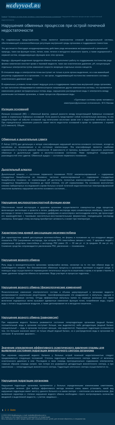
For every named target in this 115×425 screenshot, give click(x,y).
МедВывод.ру (16, 415)
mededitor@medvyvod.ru (37, 415)
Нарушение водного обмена (20, 259)
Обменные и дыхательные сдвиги (24, 139)
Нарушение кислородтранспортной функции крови (35, 202)
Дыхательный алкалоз (16, 169)
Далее (13, 410)
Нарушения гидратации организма (24, 380)
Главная (4, 16)
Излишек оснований (15, 109)
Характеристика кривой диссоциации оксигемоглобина (38, 232)
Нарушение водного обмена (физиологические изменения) (41, 287)
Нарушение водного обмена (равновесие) (29, 317)
